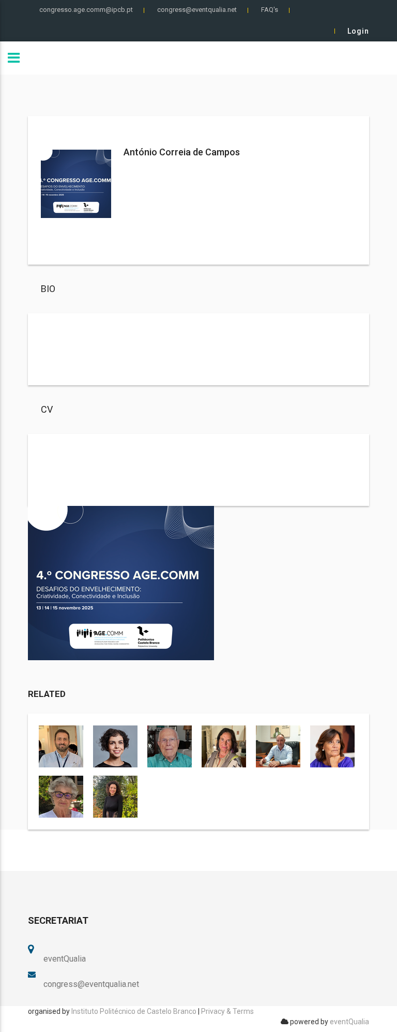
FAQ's (269, 9)
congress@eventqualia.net (197, 9)
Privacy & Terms (227, 1011)
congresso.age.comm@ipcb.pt (86, 9)
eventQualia (349, 1022)
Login (358, 31)
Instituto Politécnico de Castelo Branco (133, 1011)
